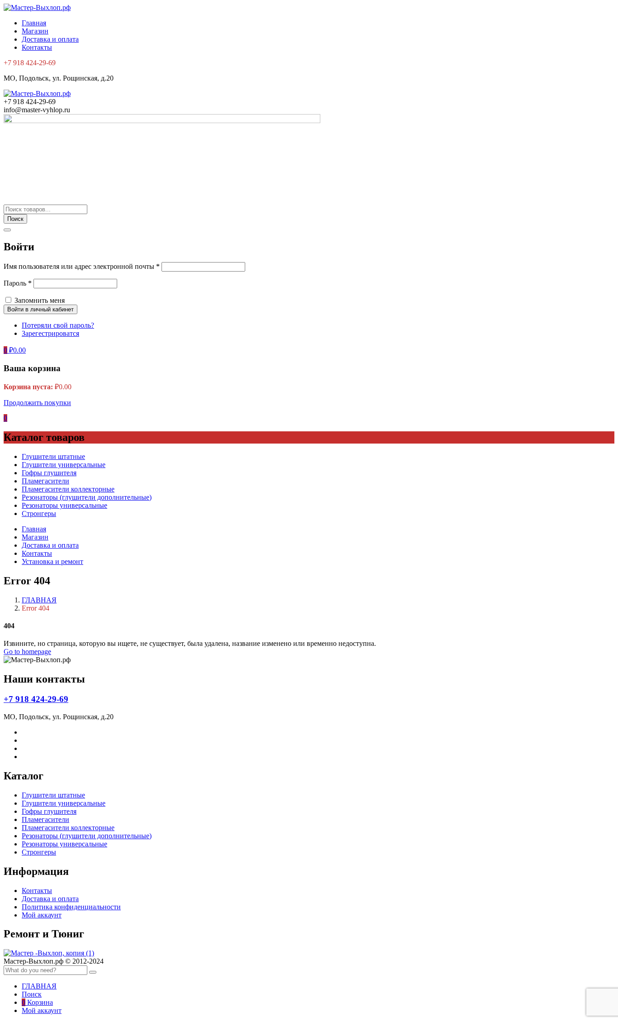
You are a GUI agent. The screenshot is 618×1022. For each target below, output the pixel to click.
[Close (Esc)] (7, 230)
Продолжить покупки (37, 402)
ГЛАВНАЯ (39, 600)
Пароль (18, 283)
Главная (34, 23)
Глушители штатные (53, 456)
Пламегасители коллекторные (68, 489)
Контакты (37, 47)
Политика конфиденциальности (71, 907)
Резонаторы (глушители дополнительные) (87, 497)
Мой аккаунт (42, 915)
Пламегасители (45, 481)
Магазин (35, 31)
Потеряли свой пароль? (58, 325)
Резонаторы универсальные (64, 505)
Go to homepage (27, 651)
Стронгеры (39, 513)
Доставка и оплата (50, 39)
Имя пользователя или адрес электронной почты (82, 266)
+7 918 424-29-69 (36, 699)
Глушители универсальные (63, 464)
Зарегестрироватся (50, 333)
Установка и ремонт (52, 561)
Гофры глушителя (49, 473)
